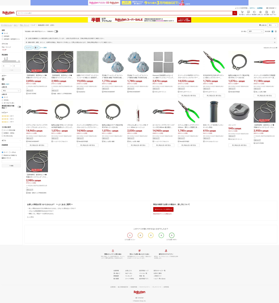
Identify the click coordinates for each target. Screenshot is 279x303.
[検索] (235, 13)
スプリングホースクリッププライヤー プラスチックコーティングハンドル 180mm (37, 127)
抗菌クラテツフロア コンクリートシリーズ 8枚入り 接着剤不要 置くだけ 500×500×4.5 (88, 77)
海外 (8, 84)
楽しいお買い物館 (261, 92)
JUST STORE (32, 93)
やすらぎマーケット (160, 92)
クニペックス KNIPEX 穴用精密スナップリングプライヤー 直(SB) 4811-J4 (264, 77)
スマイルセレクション (211, 141)
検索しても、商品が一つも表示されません (41, 213)
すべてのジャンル (6, 25)
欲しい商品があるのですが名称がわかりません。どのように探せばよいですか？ (52, 208)
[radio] (2, 33)
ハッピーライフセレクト (60, 141)
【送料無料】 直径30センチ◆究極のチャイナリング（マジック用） (62, 77)
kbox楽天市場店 (235, 92)
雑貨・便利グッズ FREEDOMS (62, 93)
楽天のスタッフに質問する (163, 209)
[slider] (2, 62)
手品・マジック (24, 25)
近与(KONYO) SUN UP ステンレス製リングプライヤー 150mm (213, 77)
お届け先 (4, 87)
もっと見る (30, 217)
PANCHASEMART (109, 92)
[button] (271, 8)
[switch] (19, 107)
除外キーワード (6, 158)
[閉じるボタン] (275, 38)
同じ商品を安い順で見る (189, 95)
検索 (12, 70)
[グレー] (3, 79)
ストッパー (232, 125)
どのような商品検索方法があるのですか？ (41, 211)
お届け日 (4, 94)
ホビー (16, 25)
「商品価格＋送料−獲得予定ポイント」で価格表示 (38, 31)
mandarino (82, 92)
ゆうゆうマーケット (236, 139)
